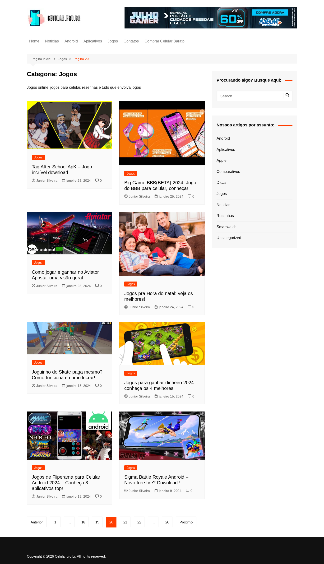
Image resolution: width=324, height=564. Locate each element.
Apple (222, 160)
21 (125, 522)
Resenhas (225, 216)
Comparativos (228, 172)
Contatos (131, 41)
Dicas (221, 182)
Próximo (186, 522)
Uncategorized (229, 238)
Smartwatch (226, 227)
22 (139, 522)
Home (34, 41)
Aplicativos (92, 41)
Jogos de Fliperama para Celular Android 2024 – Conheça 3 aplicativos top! (66, 482)
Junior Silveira (46, 180)
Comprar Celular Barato (164, 41)
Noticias (52, 41)
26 (167, 522)
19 (97, 522)
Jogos (113, 41)
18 (83, 522)
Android (71, 41)
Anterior (37, 522)
